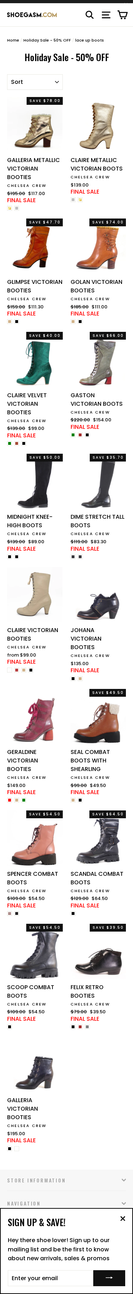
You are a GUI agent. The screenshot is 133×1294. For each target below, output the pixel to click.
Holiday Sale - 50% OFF (47, 40)
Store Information (36, 1180)
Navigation (24, 1203)
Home (13, 40)
